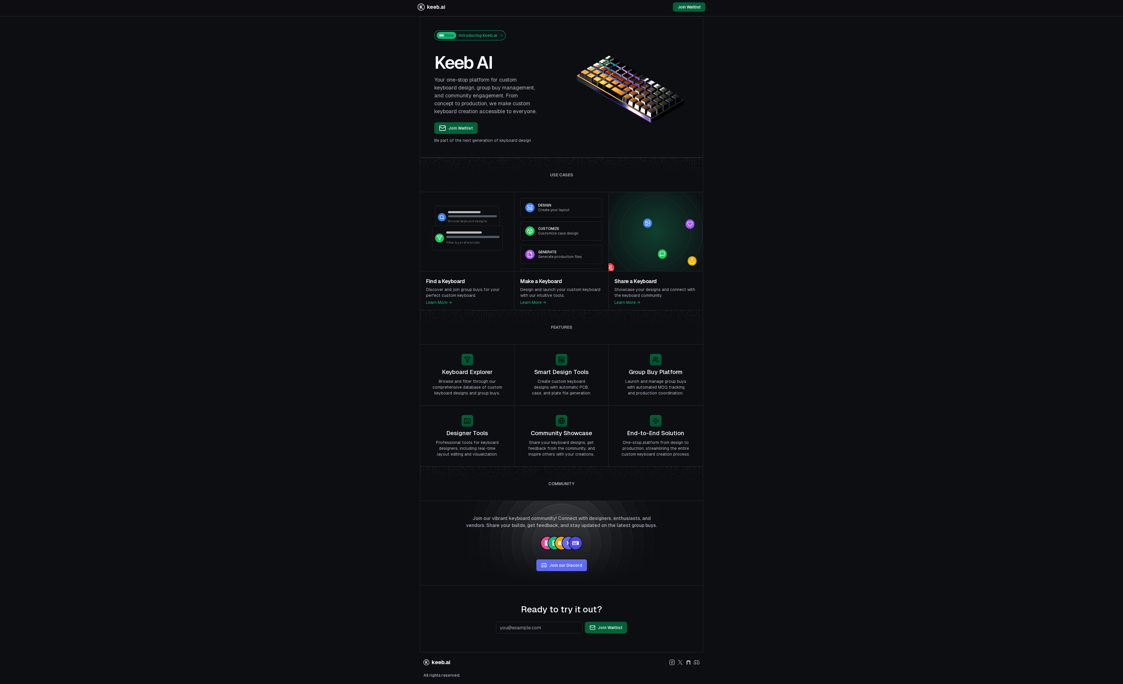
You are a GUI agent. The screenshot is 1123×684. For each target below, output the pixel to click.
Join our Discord (565, 565)
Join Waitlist (689, 7)
